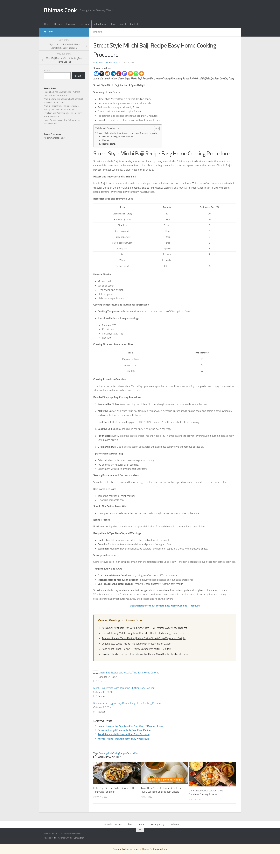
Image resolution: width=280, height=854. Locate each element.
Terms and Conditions (111, 824)
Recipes (58, 24)
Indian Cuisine (100, 24)
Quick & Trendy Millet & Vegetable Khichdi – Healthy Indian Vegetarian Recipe (144, 633)
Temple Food (133, 753)
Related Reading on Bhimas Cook (117, 136)
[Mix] (130, 73)
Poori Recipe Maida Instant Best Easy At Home (123, 734)
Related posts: (109, 144)
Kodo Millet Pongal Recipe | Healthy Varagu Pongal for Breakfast (136, 649)
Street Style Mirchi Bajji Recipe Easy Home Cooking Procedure (128, 133)
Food (113, 24)
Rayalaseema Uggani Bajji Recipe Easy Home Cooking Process (127, 703)
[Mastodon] (124, 73)
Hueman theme (79, 838)
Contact (134, 24)
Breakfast (71, 24)
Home (47, 24)
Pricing (116, 753)
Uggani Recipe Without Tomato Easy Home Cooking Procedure (165, 605)
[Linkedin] (113, 73)
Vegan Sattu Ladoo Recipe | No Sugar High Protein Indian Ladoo (136, 643)
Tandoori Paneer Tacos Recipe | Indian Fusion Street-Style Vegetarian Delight (144, 638)
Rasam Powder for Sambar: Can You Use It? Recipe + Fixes (130, 726)
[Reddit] (107, 73)
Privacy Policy (157, 824)
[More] (141, 73)
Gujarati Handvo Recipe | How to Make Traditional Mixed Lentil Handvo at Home (145, 654)
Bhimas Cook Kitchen (106, 62)
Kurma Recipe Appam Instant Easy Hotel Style (123, 738)
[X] (101, 73)
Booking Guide (106, 753)
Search (47, 70)
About (123, 24)
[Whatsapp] (136, 73)
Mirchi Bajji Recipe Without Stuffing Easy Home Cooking (128, 672)
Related (106, 140)
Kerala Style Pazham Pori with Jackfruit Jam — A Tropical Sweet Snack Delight (144, 627)
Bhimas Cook (60, 10)
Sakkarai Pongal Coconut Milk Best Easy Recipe (124, 730)
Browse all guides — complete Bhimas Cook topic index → (140, 849)
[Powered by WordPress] (55, 838)
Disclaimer (174, 824)
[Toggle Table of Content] (155, 128)
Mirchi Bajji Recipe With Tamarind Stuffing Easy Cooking (123, 688)
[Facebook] (96, 73)
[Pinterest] (118, 73)
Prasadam (84, 24)
